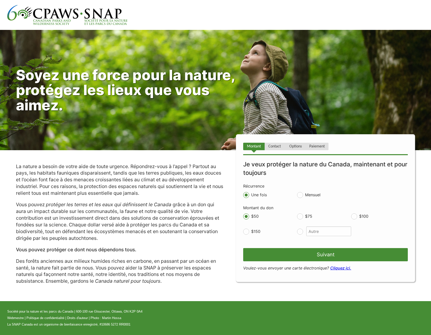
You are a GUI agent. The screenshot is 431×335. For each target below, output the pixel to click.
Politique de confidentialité (45, 318)
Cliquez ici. (340, 268)
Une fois (259, 194)
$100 (363, 216)
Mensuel (313, 194)
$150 (255, 231)
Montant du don (258, 207)
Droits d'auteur (77, 318)
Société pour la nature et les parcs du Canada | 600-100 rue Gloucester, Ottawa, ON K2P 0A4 (74, 311)
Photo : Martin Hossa (106, 318)
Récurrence (253, 186)
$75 (308, 216)
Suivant (325, 255)
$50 (255, 216)
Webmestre (15, 318)
